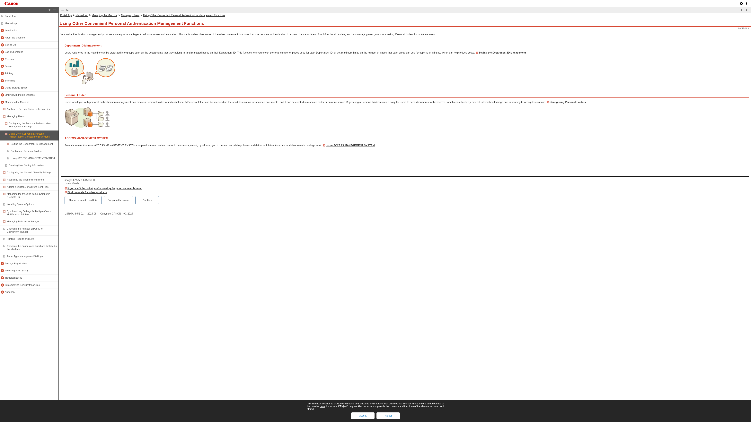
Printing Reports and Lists (20, 239)
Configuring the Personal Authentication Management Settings (30, 125)
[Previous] (741, 10)
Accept (363, 415)
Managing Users (15, 116)
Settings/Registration (16, 263)
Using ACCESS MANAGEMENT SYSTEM (33, 158)
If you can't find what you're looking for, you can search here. (104, 188)
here (322, 406)
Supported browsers (118, 200)
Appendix (10, 292)
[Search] (67, 10)
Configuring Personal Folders (26, 151)
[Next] (746, 10)
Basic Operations (14, 52)
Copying (9, 59)
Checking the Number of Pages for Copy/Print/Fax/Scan (25, 230)
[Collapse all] (54, 10)
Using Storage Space (16, 87)
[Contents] (62, 10)
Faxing (8, 66)
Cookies (147, 200)
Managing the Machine (17, 102)
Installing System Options (20, 204)
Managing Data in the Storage (23, 221)
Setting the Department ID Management (32, 144)
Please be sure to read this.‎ (83, 200)
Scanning (10, 80)
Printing (9, 73)
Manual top (11, 23)
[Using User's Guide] (746, 3)
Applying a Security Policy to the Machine (29, 109)
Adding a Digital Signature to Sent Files (28, 187)
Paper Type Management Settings (25, 256)
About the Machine (15, 37)
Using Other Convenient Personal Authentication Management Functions (29, 135)
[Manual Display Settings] (741, 3)
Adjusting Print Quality (16, 270)
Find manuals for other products (87, 192)
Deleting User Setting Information (26, 165)
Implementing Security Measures (22, 285)
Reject (388, 415)
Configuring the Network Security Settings (29, 172)
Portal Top (10, 16)
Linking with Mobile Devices (20, 95)
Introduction (11, 30)
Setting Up (10, 45)
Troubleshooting (13, 277)
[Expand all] (49, 10)
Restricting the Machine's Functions (25, 179)
